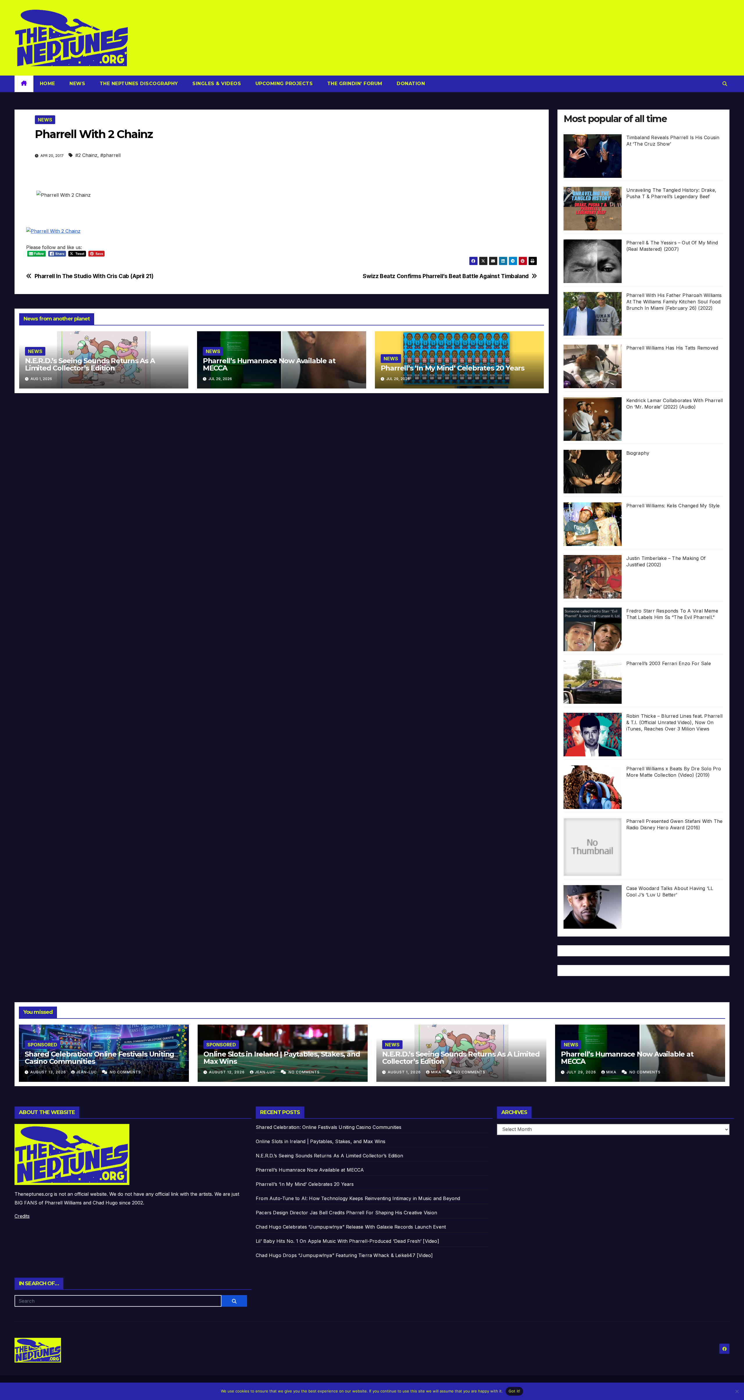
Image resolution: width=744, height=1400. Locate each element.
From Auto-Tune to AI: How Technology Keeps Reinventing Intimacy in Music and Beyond (358, 1198)
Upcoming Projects (283, 83)
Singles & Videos (216, 83)
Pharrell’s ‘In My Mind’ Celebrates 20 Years (452, 368)
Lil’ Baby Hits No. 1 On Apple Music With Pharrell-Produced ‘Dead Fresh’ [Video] (347, 1241)
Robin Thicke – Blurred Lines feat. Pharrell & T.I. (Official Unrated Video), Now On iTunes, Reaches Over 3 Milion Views (674, 722)
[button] (724, 84)
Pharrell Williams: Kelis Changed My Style (673, 506)
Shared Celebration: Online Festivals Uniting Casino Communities (99, 1058)
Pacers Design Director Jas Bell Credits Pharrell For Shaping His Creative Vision (346, 1212)
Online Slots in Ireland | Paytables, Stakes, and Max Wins (281, 1058)
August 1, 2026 (405, 1072)
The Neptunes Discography (138, 83)
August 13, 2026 (48, 1072)
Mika (436, 1072)
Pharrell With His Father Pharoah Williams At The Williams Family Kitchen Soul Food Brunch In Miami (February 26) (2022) (674, 301)
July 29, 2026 (581, 1072)
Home (47, 83)
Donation (410, 83)
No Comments (125, 1072)
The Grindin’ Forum (354, 83)
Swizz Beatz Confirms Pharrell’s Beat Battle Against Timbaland (446, 276)
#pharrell (110, 155)
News (76, 83)
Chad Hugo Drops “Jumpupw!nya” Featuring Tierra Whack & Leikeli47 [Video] (344, 1255)
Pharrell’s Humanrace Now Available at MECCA (269, 364)
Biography (638, 453)
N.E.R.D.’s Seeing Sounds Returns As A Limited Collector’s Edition (90, 364)
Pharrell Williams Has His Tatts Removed (672, 348)
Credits (22, 1216)
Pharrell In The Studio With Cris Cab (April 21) (94, 276)
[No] (737, 1391)
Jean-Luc (87, 1072)
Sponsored (42, 1045)
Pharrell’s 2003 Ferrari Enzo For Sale (668, 663)
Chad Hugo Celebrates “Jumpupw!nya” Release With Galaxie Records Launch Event (351, 1227)
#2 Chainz (86, 155)
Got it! (515, 1391)
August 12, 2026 (227, 1072)
